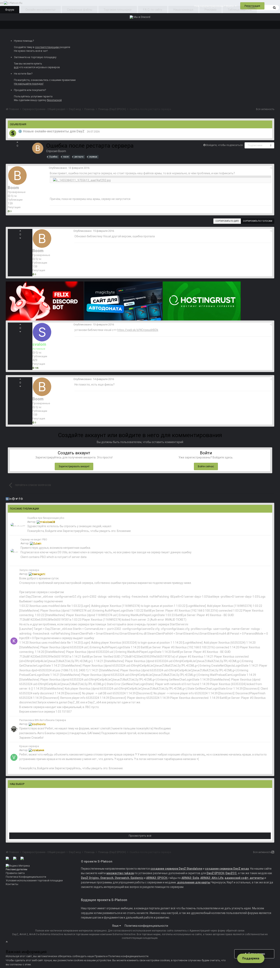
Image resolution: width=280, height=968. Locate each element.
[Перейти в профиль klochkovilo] (13, 729)
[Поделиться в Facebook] (19, 498)
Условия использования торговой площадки (34, 880)
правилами (69, 80)
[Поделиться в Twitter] (16, 498)
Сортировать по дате (227, 221)
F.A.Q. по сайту (152, 9)
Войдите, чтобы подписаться (224, 145)
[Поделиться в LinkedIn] (10, 498)
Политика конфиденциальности (146, 925)
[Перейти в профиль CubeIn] (14, 550)
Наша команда (183, 9)
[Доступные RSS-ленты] (272, 852)
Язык (115, 925)
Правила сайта (15, 873)
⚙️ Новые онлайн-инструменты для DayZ (51, 131)
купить (38, 63)
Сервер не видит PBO (33, 539)
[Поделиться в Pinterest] (21, 498)
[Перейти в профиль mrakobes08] (17, 524)
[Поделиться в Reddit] (13, 498)
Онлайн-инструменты (40, 9)
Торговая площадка (117, 9)
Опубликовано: (69, 167)
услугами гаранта (41, 96)
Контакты (12, 884)
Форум (9, 9)
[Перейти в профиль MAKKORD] (12, 133)
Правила (100, 956)
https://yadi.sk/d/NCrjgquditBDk (137, 330)
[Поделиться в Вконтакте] (7, 498)
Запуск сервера (29, 570)
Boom (62, 151)
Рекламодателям (16, 869)
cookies (78, 960)
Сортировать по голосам (257, 221)
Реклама (210, 9)
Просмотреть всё (140, 835)
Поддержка (250, 958)
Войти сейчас (206, 466)
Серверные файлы (79, 9)
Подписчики (255, 145)
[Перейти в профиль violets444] (13, 757)
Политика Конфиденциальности (26, 876)
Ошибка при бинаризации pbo (45, 517)
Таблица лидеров (240, 9)
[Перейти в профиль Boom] (37, 148)
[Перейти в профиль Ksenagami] (13, 640)
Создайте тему (23, 47)
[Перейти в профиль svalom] (42, 332)
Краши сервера (29, 746)
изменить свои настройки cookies (148, 960)
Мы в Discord (141, 16)
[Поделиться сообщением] (271, 167)
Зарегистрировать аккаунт (74, 466)
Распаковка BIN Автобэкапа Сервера (42, 720)
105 (36, 368)
